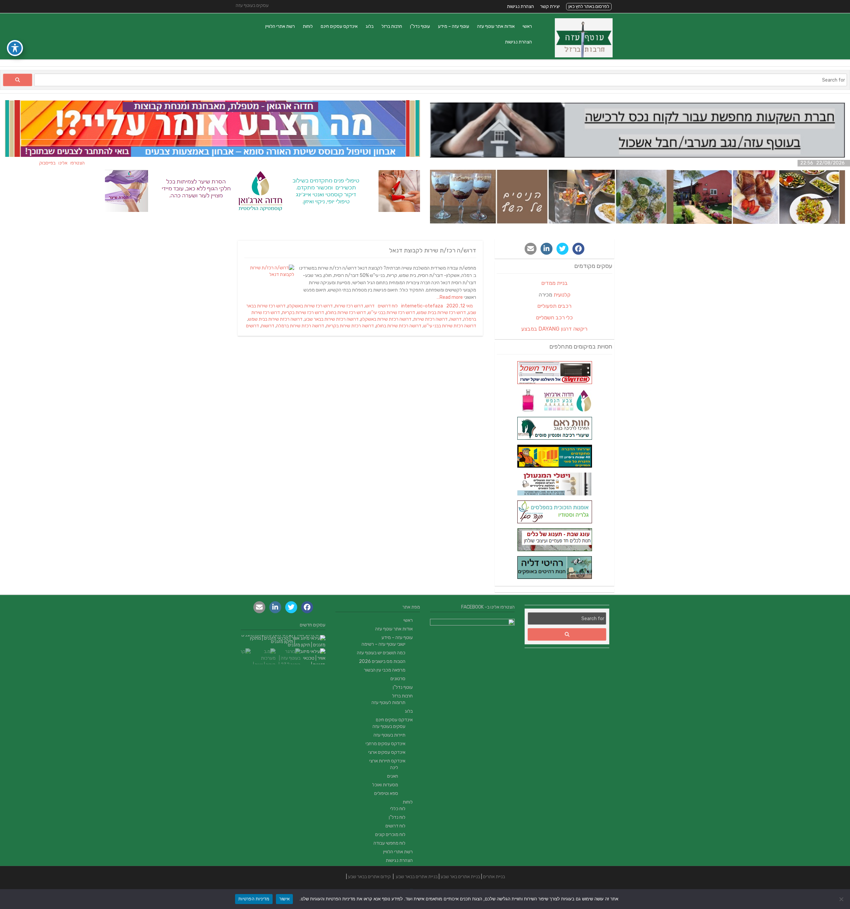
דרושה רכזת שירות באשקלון (386, 319)
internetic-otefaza (422, 306)
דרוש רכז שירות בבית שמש (441, 312)
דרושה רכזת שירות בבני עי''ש (449, 326)
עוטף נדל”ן (420, 26)
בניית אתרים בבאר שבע (417, 876)
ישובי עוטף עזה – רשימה (383, 644)
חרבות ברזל (392, 26)
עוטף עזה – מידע (453, 26)
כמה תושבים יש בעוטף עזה (381, 653)
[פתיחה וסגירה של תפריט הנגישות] (15, 48)
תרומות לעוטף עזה (388, 702)
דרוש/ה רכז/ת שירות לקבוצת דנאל (432, 250)
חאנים (392, 776)
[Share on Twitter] (562, 249)
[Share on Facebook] (578, 249)
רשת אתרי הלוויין (280, 26)
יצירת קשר (550, 6)
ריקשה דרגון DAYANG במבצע (554, 329)
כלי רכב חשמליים (554, 317)
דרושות (267, 326)
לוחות (308, 26)
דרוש (370, 306)
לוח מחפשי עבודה (389, 843)
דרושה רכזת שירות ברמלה (300, 326)
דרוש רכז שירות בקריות (303, 312)
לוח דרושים (388, 306)
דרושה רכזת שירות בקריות (350, 326)
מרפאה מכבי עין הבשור (384, 670)
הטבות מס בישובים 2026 (382, 661)
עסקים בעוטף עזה (389, 726)
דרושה (456, 319)
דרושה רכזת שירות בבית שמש (275, 319)
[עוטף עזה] (584, 56)
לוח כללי (397, 809)
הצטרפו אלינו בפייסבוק (82, 163)
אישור (284, 898)
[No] (841, 899)
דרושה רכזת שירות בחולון (398, 326)
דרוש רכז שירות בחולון (346, 312)
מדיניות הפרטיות (253, 898)
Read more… (450, 297)
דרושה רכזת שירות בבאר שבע (331, 319)
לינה (394, 767)
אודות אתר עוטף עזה (496, 26)
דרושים (252, 326)
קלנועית (561, 295)
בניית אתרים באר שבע (460, 876)
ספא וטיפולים (386, 793)
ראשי (527, 26)
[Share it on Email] (531, 249)
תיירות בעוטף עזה (389, 735)
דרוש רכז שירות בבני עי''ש (391, 312)
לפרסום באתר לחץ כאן (588, 6)
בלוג (370, 26)
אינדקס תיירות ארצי (387, 761)
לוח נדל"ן (397, 817)
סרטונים (397, 679)
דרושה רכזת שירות (430, 319)
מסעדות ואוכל (385, 785)
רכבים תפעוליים (554, 306)
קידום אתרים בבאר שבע (369, 876)
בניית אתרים (494, 876)
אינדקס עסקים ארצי (386, 752)
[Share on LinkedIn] (546, 249)
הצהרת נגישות (520, 6)
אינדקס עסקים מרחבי (385, 744)
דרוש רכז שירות (349, 306)
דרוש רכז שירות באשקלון (310, 306)
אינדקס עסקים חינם (339, 26)
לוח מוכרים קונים (390, 834)
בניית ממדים (554, 283)
